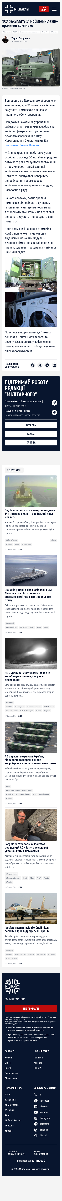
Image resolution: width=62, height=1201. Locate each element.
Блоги (8, 1068)
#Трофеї (46, 878)
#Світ (32, 627)
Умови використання (41, 1152)
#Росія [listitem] (8, 1130)
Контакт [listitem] (38, 1062)
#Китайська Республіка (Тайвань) (18, 794)
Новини (8, 1057)
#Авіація (9, 954)
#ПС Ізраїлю (41, 954)
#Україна (54, 32)
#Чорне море (26, 544)
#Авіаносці (10, 623)
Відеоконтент (11, 1078)
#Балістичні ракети (34, 707)
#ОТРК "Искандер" (26, 711)
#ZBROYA (9, 707)
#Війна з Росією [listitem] (13, 1120)
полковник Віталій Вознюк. (22, 145)
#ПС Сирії (51, 954)
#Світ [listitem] (7, 1115)
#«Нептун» (9, 703)
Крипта (31, 442)
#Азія (8, 786)
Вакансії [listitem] (38, 1068)
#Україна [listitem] (9, 1110)
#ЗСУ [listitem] (7, 1094)
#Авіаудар (9, 950)
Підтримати (31, 1008)
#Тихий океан (44, 794)
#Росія (53, 540)
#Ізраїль (31, 954)
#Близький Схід (11, 627)
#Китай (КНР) (27, 790)
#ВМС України (49, 707)
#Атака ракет (19, 707)
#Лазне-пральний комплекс (29, 32)
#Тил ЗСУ (45, 32)
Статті (8, 1062)
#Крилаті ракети (12, 711)
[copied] (54, 403)
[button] (53, 9)
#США (39, 627)
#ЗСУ (15, 32)
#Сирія (14, 958)
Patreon (31, 425)
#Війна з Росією (11, 540)
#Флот (17, 544)
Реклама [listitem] (38, 1057)
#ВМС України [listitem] (12, 1104)
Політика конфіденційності (16, 1152)
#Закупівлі (7, 32)
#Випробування (11, 874)
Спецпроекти (11, 1073)
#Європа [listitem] (9, 1125)
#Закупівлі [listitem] (10, 1099)
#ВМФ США (23, 627)
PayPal (31, 433)
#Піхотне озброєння (13, 878)
